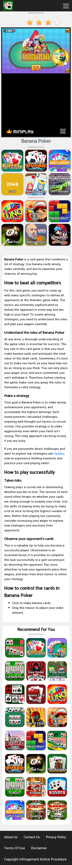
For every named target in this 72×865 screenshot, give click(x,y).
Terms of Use (14, 848)
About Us (11, 837)
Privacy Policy (56, 837)
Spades (59, 453)
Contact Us (32, 837)
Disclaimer (39, 848)
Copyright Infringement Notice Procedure (35, 859)
